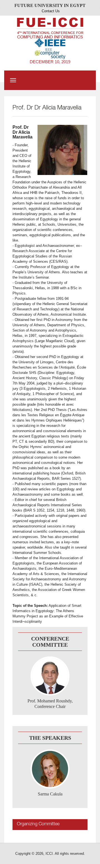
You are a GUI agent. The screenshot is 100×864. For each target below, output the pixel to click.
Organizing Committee (38, 824)
